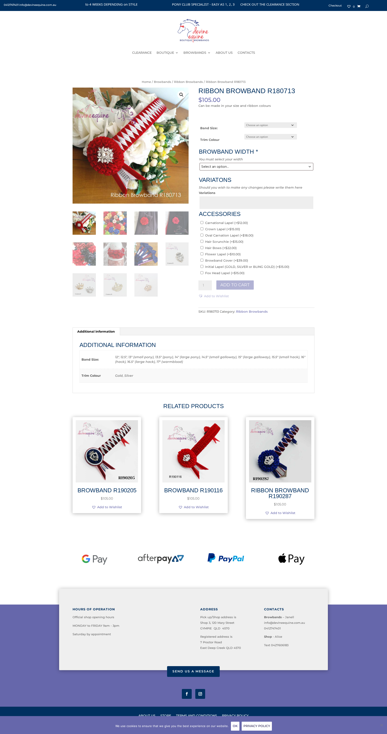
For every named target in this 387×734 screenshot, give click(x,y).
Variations (207, 193)
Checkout (335, 5)
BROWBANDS (194, 53)
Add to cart (235, 284)
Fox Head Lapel (225, 273)
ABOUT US (224, 53)
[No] (381, 725)
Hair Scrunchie (224, 242)
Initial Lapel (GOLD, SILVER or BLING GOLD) (247, 267)
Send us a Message (193, 671)
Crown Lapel (222, 229)
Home (146, 82)
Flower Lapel (223, 254)
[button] (181, 95)
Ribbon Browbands (188, 82)
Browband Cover (226, 260)
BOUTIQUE (165, 53)
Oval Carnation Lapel (229, 235)
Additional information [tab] (96, 331)
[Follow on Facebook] (187, 694)
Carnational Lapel (226, 223)
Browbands (162, 82)
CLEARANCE (142, 53)
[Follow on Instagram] (200, 694)
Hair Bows (221, 248)
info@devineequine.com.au (284, 622)
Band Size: (209, 128)
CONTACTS (246, 53)
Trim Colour (209, 140)
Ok (235, 726)
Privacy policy (256, 726)
